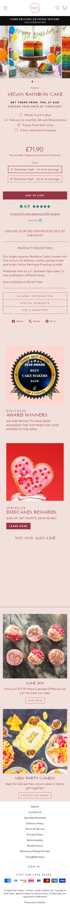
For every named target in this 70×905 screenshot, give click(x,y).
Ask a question (35, 310)
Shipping (29, 155)
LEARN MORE (18, 526)
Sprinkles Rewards (35, 817)
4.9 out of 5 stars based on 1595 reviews (35, 214)
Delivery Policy (35, 823)
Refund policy (35, 840)
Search (35, 806)
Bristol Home (35, 845)
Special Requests (35, 303)
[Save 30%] (35, 646)
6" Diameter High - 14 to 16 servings (35, 169)
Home (34, 87)
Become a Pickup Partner (35, 851)
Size (35, 162)
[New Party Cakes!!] (35, 741)
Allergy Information (35, 296)
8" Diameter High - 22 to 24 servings (35, 179)
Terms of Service (35, 828)
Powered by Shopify (35, 902)
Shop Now (35, 700)
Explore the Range (35, 795)
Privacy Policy (35, 834)
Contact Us (35, 812)
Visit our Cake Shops (34, 874)
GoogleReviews (35, 856)
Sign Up (34, 866)
